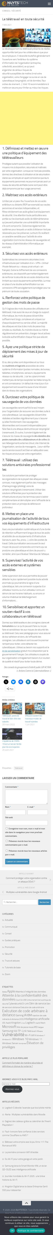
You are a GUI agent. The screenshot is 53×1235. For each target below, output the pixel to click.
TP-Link (22, 1031)
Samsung (7, 1031)
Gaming (20, 1015)
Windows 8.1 (7, 1039)
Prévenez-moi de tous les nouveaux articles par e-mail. (26, 853)
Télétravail (19, 768)
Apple (11, 991)
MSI (36, 1027)
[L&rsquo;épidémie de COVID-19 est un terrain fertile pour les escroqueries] (12, 734)
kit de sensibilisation (11, 651)
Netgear (41, 1027)
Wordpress (22, 1043)
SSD (15, 1031)
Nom (8, 807)
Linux (23, 1023)
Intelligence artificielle (36, 1019)
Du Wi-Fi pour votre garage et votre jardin (24, 1159)
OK (12, 1230)
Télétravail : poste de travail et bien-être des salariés (11, 718)
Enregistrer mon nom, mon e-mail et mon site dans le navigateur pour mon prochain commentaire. (25, 832)
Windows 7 (41, 1035)
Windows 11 (35, 1039)
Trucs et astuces (12, 960)
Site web (9, 817)
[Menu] (49, 3)
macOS (37, 1023)
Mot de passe (22, 1027)
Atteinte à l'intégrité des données (30, 991)
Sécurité (16, 11)
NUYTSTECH (21, 1210)
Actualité (9, 920)
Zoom (7, 974)
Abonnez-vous (12, 1089)
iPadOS (8, 1023)
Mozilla (31, 1027)
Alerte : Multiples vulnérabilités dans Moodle (25, 1114)
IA (25, 1015)
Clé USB (23, 1000)
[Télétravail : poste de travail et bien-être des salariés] (12, 708)
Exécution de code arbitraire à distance (24, 1013)
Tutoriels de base (13, 967)
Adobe (4, 992)
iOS (3, 1023)
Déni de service (37, 1003)
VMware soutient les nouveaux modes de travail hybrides (33, 718)
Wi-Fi (28, 1035)
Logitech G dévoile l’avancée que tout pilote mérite (28, 1107)
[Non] (49, 1224)
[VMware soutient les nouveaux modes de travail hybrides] (35, 708)
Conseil (6, 11)
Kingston (16, 1022)
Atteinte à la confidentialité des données (24, 997)
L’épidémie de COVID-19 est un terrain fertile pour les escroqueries (11, 744)
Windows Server (10, 1043)
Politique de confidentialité (31, 1230)
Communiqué (11, 926)
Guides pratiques (12, 940)
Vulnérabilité (13, 1034)
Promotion (10, 947)
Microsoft (9, 1027)
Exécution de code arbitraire (32, 1007)
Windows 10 (20, 1039)
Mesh (42, 1023)
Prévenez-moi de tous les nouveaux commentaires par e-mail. (22, 843)
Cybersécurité (15, 1003)
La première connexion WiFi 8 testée (21, 1152)
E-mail (31, 807)
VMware (39, 1031)
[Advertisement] (26, 118)
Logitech (30, 1022)
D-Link (25, 1003)
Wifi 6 (33, 1035)
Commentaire (11, 787)
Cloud (17, 1000)
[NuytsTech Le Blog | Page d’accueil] (19, 3)
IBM (29, 1015)
